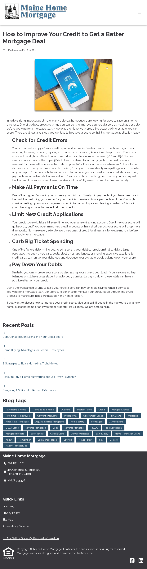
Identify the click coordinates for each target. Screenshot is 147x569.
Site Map (8, 519)
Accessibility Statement (17, 526)
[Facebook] (132, 561)
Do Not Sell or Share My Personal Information (31, 538)
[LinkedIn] (141, 561)
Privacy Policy (11, 512)
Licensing (9, 506)
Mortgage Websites (29, 553)
